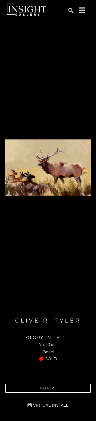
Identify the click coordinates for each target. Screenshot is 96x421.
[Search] (71, 10)
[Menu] (82, 10)
